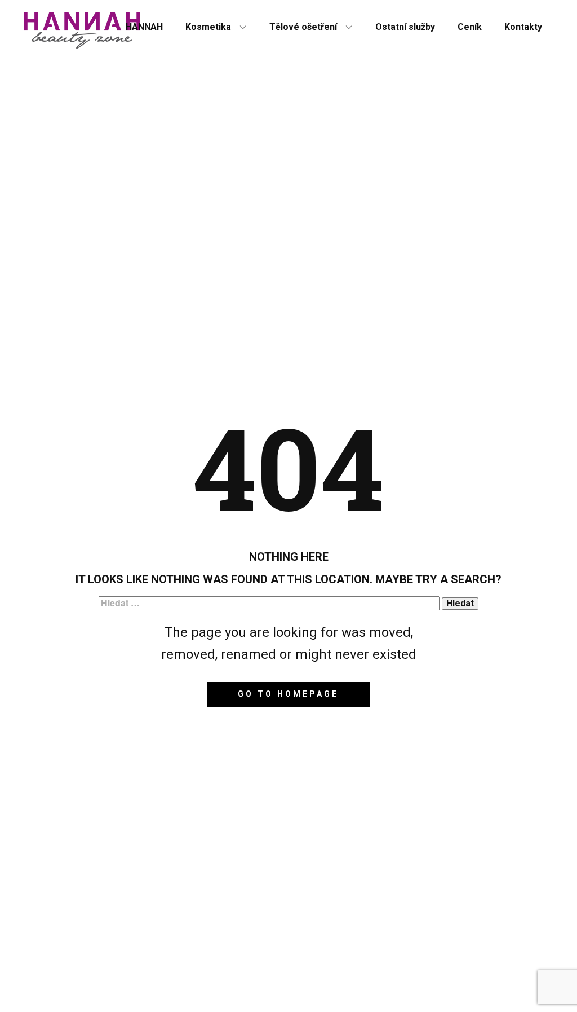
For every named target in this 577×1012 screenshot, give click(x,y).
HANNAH (144, 26)
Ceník (470, 26)
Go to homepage (288, 693)
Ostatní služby (405, 26)
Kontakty (523, 26)
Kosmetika (208, 26)
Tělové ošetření (303, 26)
